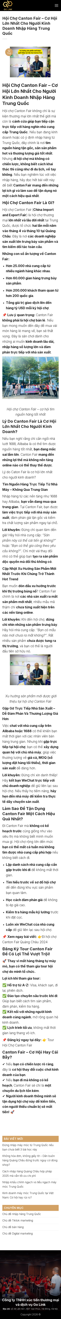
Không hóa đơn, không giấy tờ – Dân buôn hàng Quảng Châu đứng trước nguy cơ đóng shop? (29, 1160)
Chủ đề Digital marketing (17, 1233)
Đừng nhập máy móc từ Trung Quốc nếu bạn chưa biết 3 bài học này (27, 1147)
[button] (56, 5)
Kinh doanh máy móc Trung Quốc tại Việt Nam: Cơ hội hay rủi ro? (27, 1195)
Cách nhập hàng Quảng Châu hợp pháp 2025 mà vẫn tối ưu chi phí (27, 1173)
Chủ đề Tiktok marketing (17, 1220)
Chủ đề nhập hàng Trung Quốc (21, 1214)
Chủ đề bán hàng (13, 1227)
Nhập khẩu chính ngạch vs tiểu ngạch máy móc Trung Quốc (29, 1184)
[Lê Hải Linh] (15, 5)
